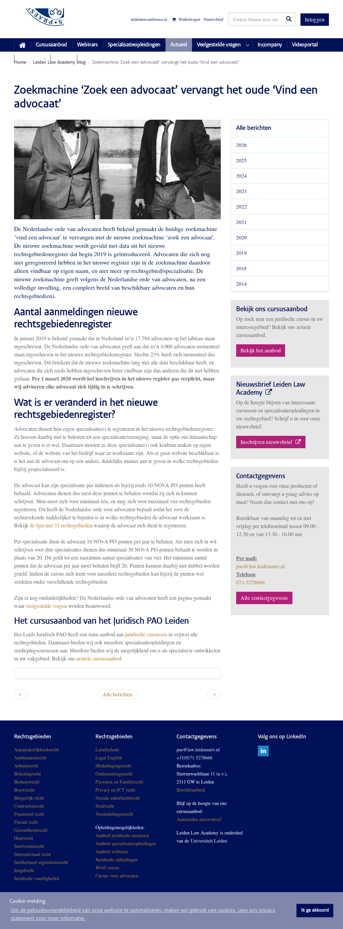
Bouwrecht (24, 790)
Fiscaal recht (26, 822)
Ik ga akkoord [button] (315, 910)
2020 (241, 237)
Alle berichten (253, 128)
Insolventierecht (29, 846)
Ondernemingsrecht (113, 773)
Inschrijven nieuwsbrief (267, 441)
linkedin (263, 751)
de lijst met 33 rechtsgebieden (61, 525)
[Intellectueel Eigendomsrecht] (60, 878)
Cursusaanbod (51, 45)
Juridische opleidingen (116, 859)
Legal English (108, 757)
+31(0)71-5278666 (194, 757)
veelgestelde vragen (46, 605)
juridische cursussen (146, 634)
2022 (241, 206)
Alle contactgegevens (264, 597)
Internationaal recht (32, 854)
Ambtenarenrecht (30, 757)
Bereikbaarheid (191, 790)
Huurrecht (23, 838)
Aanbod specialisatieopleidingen (125, 843)
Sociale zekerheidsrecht (117, 798)
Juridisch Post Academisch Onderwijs (39, 19)
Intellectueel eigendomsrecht (41, 862)
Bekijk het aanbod (261, 350)
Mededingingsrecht (113, 765)
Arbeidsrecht (26, 765)
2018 (241, 268)
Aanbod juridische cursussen (122, 835)
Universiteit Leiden (209, 840)
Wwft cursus (107, 867)
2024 (241, 175)
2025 (241, 160)
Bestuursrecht (27, 781)
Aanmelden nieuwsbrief (199, 819)
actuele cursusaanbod (98, 658)
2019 (241, 252)
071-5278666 (250, 582)
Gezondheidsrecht (31, 830)
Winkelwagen (189, 19)
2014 (241, 283)
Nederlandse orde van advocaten (62, 229)
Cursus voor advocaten (116, 875)
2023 (241, 191)
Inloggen (315, 19)
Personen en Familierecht (119, 781)
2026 (241, 144)
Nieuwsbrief (213, 19)
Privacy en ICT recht (115, 790)
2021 (241, 222)
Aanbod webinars (111, 851)
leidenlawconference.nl (149, 19)
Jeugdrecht (24, 870)
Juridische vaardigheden (36, 878)
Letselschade (107, 749)
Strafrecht (104, 806)
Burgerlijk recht (29, 798)
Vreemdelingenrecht (114, 814)
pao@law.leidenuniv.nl (260, 566)
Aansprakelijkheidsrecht (36, 749)
